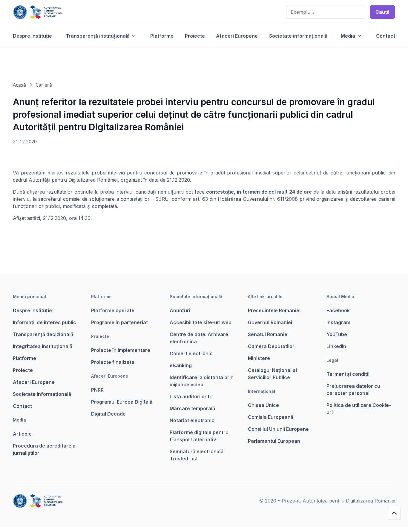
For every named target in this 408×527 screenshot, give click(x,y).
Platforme (162, 36)
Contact (385, 36)
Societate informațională (298, 36)
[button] (101, 36)
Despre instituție (32, 36)
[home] (38, 12)
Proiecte (195, 36)
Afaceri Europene (237, 36)
